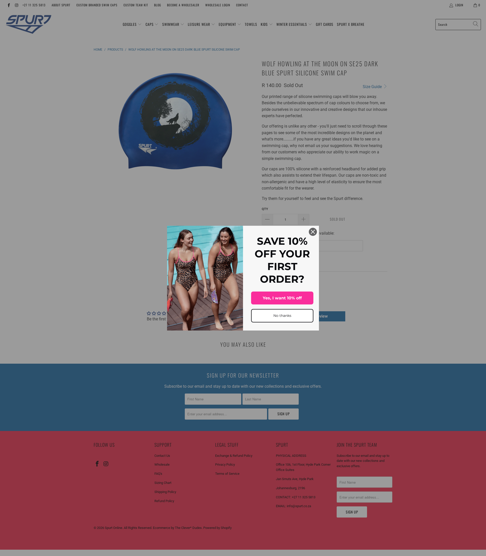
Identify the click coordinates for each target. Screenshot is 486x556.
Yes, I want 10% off (282, 298)
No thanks (282, 315)
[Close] (313, 232)
